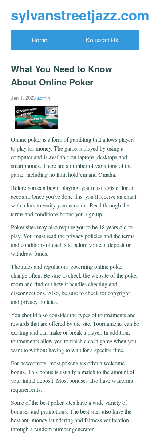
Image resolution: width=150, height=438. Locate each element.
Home (39, 40)
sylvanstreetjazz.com (80, 15)
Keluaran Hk (102, 40)
